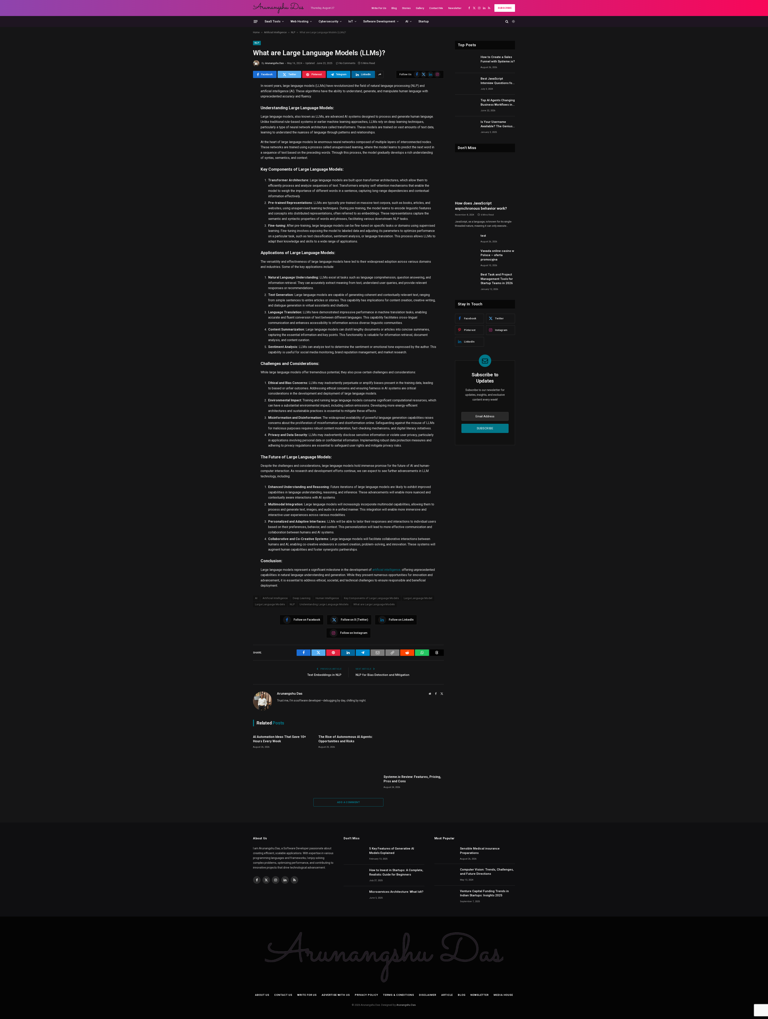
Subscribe (505, 8)
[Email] (239, 135)
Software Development (379, 21)
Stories (406, 8)
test (483, 235)
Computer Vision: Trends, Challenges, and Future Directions (487, 872)
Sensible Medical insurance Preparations (480, 851)
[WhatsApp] (239, 164)
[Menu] (256, 21)
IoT (350, 21)
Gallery (420, 8)
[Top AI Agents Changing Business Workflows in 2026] (466, 105)
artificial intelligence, (386, 570)
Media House (503, 994)
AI (406, 21)
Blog (394, 8)
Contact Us (283, 994)
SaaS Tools (272, 21)
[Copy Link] (239, 145)
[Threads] (239, 173)
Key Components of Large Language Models (371, 598)
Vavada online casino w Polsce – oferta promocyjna (497, 255)
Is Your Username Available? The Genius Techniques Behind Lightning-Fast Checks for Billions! (497, 124)
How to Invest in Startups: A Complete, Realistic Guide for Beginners (396, 872)
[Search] (507, 21)
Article (447, 994)
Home (256, 32)
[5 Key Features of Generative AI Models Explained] (355, 853)
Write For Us (379, 8)
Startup (423, 21)
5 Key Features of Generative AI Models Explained (391, 851)
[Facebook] (239, 97)
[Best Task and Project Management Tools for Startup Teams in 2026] (466, 279)
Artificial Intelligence (275, 32)
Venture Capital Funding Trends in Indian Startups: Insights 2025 (484, 893)
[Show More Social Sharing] (380, 74)
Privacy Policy (366, 994)
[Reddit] (239, 154)
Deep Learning (302, 598)
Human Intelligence (327, 598)
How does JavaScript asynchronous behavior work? (481, 206)
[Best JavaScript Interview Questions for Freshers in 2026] (466, 83)
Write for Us (307, 994)
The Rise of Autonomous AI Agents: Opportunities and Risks (345, 739)
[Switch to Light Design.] (513, 21)
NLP (293, 32)
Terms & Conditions (398, 994)
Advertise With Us (336, 994)
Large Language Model (418, 598)
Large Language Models (270, 604)
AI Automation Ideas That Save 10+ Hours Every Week (279, 739)
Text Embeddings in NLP (324, 675)
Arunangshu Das (274, 63)
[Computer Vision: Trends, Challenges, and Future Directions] (445, 874)
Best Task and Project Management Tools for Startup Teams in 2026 (497, 279)
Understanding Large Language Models (324, 604)
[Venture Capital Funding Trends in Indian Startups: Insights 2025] (445, 896)
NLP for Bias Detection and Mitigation (382, 675)
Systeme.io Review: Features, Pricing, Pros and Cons (412, 779)
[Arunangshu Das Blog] (278, 8)
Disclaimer (427, 994)
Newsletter (454, 8)
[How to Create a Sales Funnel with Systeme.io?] (466, 62)
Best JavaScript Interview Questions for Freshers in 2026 (497, 81)
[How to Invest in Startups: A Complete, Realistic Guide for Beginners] (355, 875)
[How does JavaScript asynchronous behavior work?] (485, 177)
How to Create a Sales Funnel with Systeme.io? (498, 59)
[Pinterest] (239, 125)
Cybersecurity (328, 21)
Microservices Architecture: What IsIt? (396, 892)
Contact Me (436, 8)
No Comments (347, 63)
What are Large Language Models (374, 604)
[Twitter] (239, 106)
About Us (262, 994)
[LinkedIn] (239, 116)
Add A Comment (348, 802)
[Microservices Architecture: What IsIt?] (355, 897)
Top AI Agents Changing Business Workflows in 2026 (498, 102)
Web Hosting (299, 21)
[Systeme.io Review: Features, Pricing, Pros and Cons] (414, 751)
